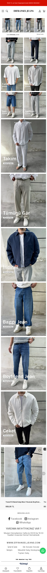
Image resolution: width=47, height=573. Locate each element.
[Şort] (12, 105)
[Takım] (23, 146)
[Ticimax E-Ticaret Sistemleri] (23, 564)
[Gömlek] (35, 78)
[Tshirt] (12, 78)
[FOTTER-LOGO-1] (23, 513)
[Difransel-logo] (24, 11)
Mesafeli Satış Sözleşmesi (29, 550)
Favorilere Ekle (2, 450)
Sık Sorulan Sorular (31, 547)
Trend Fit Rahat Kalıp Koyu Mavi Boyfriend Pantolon (24, 502)
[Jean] (12, 51)
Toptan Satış (23, 553)
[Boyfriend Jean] (23, 363)
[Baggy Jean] (23, 309)
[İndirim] (23, 254)
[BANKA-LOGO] (23, 559)
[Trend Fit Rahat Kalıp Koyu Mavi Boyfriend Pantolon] (24, 473)
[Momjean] (23, 26)
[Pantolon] (35, 51)
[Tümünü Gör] (23, 200)
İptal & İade (12, 547)
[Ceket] (23, 418)
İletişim (9, 550)
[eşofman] (35, 105)
